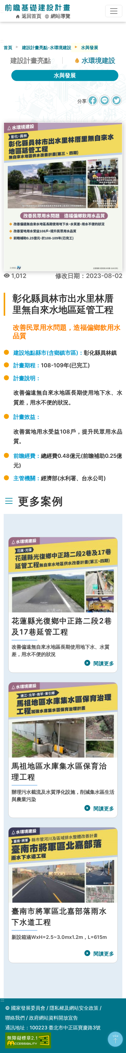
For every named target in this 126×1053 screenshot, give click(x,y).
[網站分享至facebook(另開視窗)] (92, 103)
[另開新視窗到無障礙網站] (28, 1040)
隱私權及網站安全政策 (74, 1008)
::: (2, 1000)
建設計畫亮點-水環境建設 (46, 47)
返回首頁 (30, 16)
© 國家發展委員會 (25, 1008)
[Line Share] (104, 100)
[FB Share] (92, 100)
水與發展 (65, 75)
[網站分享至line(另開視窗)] (104, 103)
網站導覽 (60, 16)
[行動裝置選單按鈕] (113, 11)
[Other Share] (116, 100)
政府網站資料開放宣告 (53, 1018)
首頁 (8, 47)
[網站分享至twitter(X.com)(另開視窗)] (116, 103)
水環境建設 (98, 60)
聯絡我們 (15, 1018)
